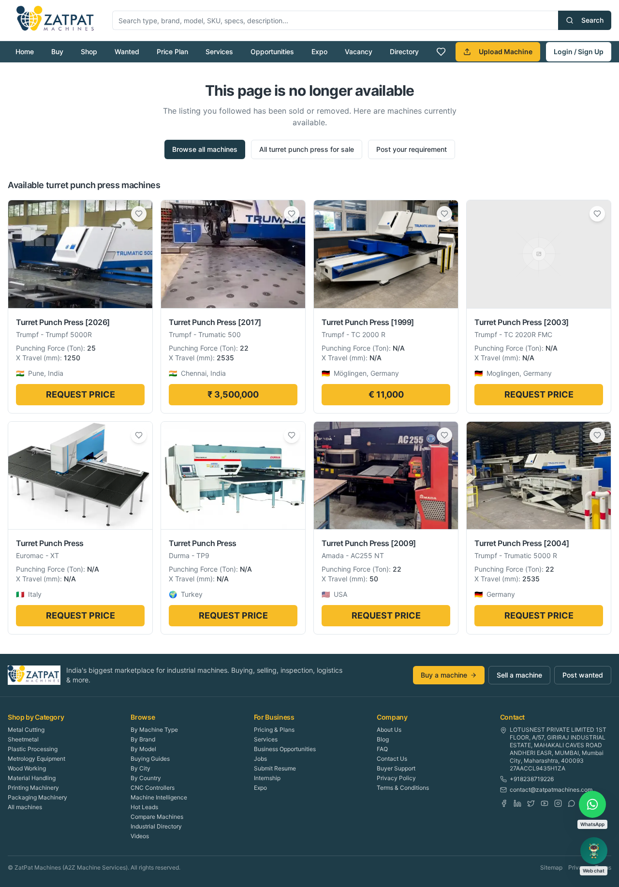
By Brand (143, 739)
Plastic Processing (33, 749)
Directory (404, 51)
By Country (146, 778)
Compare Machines (157, 816)
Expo (319, 51)
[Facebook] (504, 803)
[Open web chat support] (593, 850)
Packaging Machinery (37, 797)
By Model (143, 749)
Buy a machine (444, 675)
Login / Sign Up (579, 51)
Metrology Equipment (36, 758)
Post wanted (582, 675)
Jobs (260, 758)
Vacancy (358, 51)
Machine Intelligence (159, 797)
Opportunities (272, 51)
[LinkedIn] (517, 803)
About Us (389, 729)
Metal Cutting (26, 729)
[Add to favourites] (139, 214)
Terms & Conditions (403, 787)
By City (140, 768)
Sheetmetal (23, 739)
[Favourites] (441, 51)
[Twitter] (531, 803)
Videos (140, 836)
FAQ (382, 749)
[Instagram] (558, 803)
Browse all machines (204, 149)
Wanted (127, 51)
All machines (25, 807)
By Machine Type (154, 729)
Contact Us (392, 758)
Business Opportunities (285, 749)
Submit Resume (275, 768)
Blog (383, 739)
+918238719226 (532, 779)
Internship (267, 778)
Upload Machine (505, 51)
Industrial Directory (156, 826)
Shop (89, 51)
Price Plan (172, 51)
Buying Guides (150, 758)
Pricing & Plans (274, 729)
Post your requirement (411, 149)
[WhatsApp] (571, 803)
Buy (57, 51)
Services (219, 51)
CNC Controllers (153, 787)
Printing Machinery (33, 787)
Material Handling (32, 778)
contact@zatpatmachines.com (551, 789)
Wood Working (27, 768)
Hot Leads (144, 807)
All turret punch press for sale (306, 149)
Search (592, 20)
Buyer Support (396, 768)
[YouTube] (544, 803)
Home (24, 51)
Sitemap (551, 867)
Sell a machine (519, 675)
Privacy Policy (396, 778)
